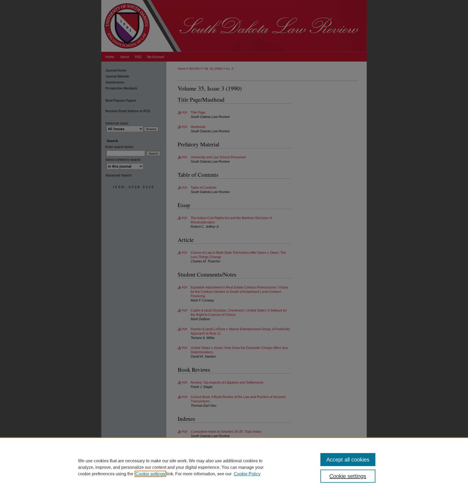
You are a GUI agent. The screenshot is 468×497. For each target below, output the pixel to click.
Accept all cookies (347, 460)
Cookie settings (150, 474)
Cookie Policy (247, 474)
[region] (234, 467)
